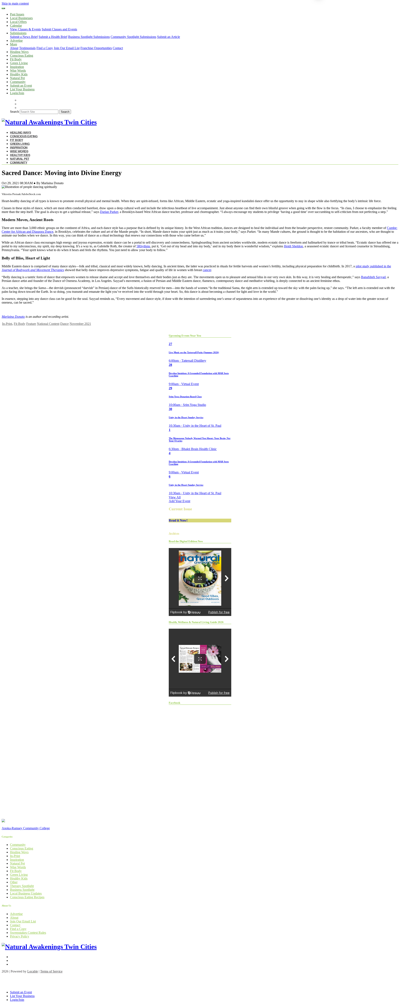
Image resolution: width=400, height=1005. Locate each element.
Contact (118, 48)
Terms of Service (51, 971)
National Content (48, 323)
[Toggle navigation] (3, 8)
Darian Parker (109, 212)
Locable (32, 971)
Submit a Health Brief (53, 37)
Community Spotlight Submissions (133, 37)
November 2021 (80, 323)
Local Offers (18, 22)
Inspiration (17, 67)
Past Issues (17, 14)
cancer (207, 270)
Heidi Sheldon (293, 246)
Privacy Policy (19, 936)
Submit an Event (21, 85)
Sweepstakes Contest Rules (28, 932)
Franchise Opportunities (96, 48)
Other (14, 882)
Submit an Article (168, 37)
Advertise (16, 40)
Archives (174, 533)
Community (18, 82)
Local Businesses (21, 18)
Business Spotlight (22, 889)
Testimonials (27, 48)
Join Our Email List (67, 48)
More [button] (13, 44)
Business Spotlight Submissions (89, 37)
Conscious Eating (21, 55)
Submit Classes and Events (59, 29)
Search (14, 111)
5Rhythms (143, 246)
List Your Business (22, 89)
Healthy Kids (19, 74)
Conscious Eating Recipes (27, 897)
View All (175, 497)
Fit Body (16, 59)
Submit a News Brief (24, 37)
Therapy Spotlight (22, 886)
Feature (31, 323)
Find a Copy (44, 48)
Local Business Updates (26, 893)
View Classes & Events (25, 29)
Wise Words (18, 70)
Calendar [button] (16, 25)
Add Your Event (179, 501)
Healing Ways (19, 52)
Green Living (19, 63)
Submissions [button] (18, 33)
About (14, 48)
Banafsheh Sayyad (373, 277)
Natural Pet (17, 78)
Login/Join (17, 93)
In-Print (7, 323)
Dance (64, 323)
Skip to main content (15, 3)
